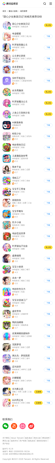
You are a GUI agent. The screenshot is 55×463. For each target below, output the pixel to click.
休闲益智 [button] (15, 36)
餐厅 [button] (28, 269)
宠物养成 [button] (24, 325)
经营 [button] (23, 36)
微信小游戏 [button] (13, 11)
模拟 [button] (23, 225)
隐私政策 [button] (31, 441)
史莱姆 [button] (29, 336)
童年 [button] (28, 358)
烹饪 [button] (23, 192)
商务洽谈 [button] (37, 438)
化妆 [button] (23, 136)
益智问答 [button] (24, 158)
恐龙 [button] (23, 236)
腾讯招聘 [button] (45, 438)
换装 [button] (23, 47)
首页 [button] (4, 11)
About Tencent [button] (17, 438)
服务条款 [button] (28, 438)
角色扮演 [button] (15, 169)
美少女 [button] (29, 36)
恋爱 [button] (28, 169)
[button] (10, 3)
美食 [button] (23, 147)
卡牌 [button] (19, 392)
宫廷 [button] (28, 280)
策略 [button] (14, 203)
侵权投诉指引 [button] (42, 441)
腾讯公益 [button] (6, 441)
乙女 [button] (30, 203)
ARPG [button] (23, 369)
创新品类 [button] (15, 136)
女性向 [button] (29, 58)
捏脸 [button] (28, 403)
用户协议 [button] (6, 443)
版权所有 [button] (14, 441)
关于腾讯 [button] (6, 438)
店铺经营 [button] (24, 314)
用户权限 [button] (23, 441)
